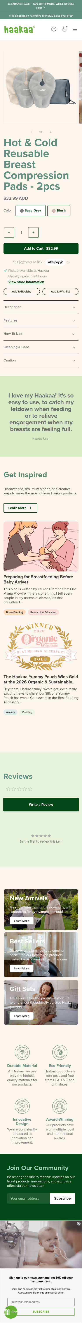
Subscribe (62, 1198)
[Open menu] (75, 29)
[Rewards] (10, 1312)
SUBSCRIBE (41, 1311)
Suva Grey (33, 210)
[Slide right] (51, 132)
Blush (61, 210)
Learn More (17, 507)
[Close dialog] (79, 1224)
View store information (26, 282)
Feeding (27, 712)
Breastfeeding (14, 612)
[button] (41, 307)
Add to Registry (21, 291)
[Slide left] (31, 132)
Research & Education (43, 612)
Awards (10, 712)
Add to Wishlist (60, 291)
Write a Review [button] (41, 804)
